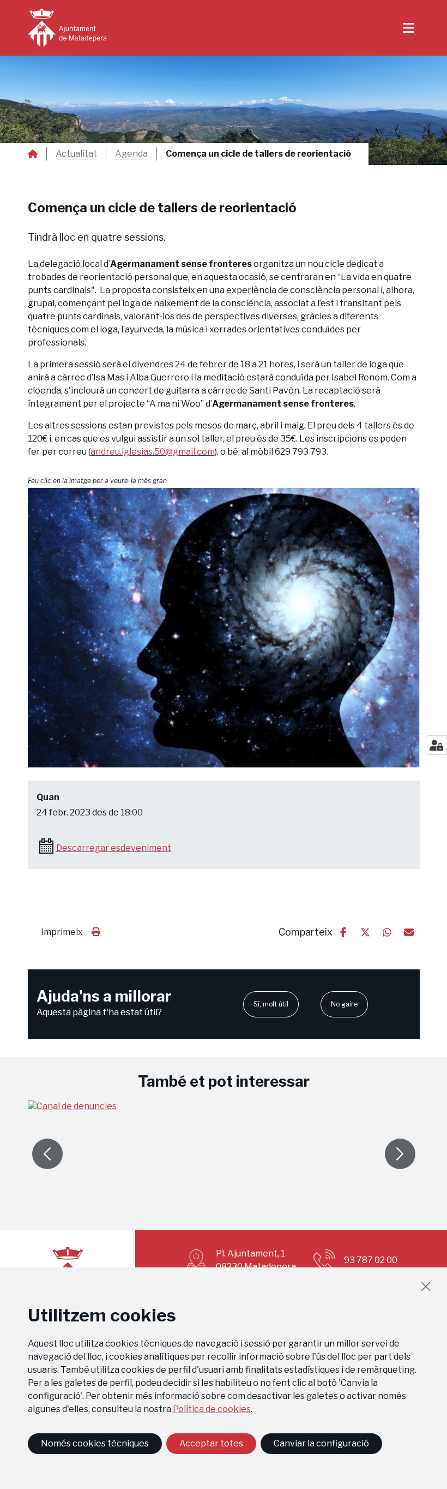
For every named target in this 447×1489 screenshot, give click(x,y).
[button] (224, 627)
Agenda (131, 154)
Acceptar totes (211, 1443)
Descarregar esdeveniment (113, 848)
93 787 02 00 (370, 1260)
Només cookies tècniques (95, 1443)
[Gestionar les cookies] (436, 745)
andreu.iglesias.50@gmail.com (152, 451)
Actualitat (76, 154)
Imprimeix (62, 932)
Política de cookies (212, 1409)
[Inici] (67, 28)
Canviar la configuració (321, 1443)
